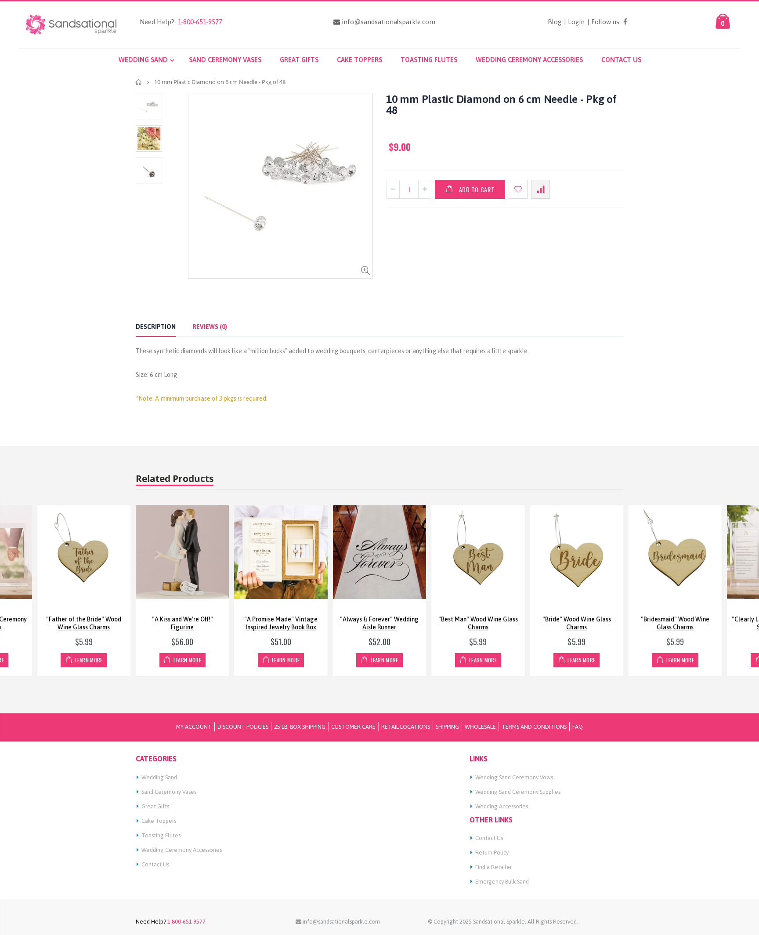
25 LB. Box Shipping (299, 726)
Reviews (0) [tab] (209, 326)
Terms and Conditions (534, 726)
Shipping (447, 726)
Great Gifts (155, 806)
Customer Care (353, 726)
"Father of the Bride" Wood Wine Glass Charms (83, 623)
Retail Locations (405, 726)
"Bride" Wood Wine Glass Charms (576, 623)
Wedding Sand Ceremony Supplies (517, 792)
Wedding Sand (159, 777)
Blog (554, 22)
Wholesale (480, 726)
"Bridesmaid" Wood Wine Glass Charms (675, 623)
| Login (574, 22)
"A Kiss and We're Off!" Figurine (182, 623)
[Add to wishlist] (518, 189)
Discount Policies (242, 726)
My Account (194, 726)
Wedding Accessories (501, 806)
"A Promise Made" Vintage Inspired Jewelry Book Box (281, 623)
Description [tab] (156, 326)
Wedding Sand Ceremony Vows (514, 777)
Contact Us (155, 864)
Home (139, 82)
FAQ (577, 726)
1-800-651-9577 (198, 22)
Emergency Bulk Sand (502, 881)
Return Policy (492, 852)
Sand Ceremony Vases (168, 792)
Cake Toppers (158, 821)
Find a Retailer (493, 867)
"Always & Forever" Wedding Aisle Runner (379, 623)
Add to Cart (477, 189)
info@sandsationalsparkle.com (387, 22)
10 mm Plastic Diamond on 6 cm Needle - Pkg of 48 (501, 104)
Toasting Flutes (161, 835)
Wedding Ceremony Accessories (181, 850)
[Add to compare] (540, 189)
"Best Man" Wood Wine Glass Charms (478, 623)
